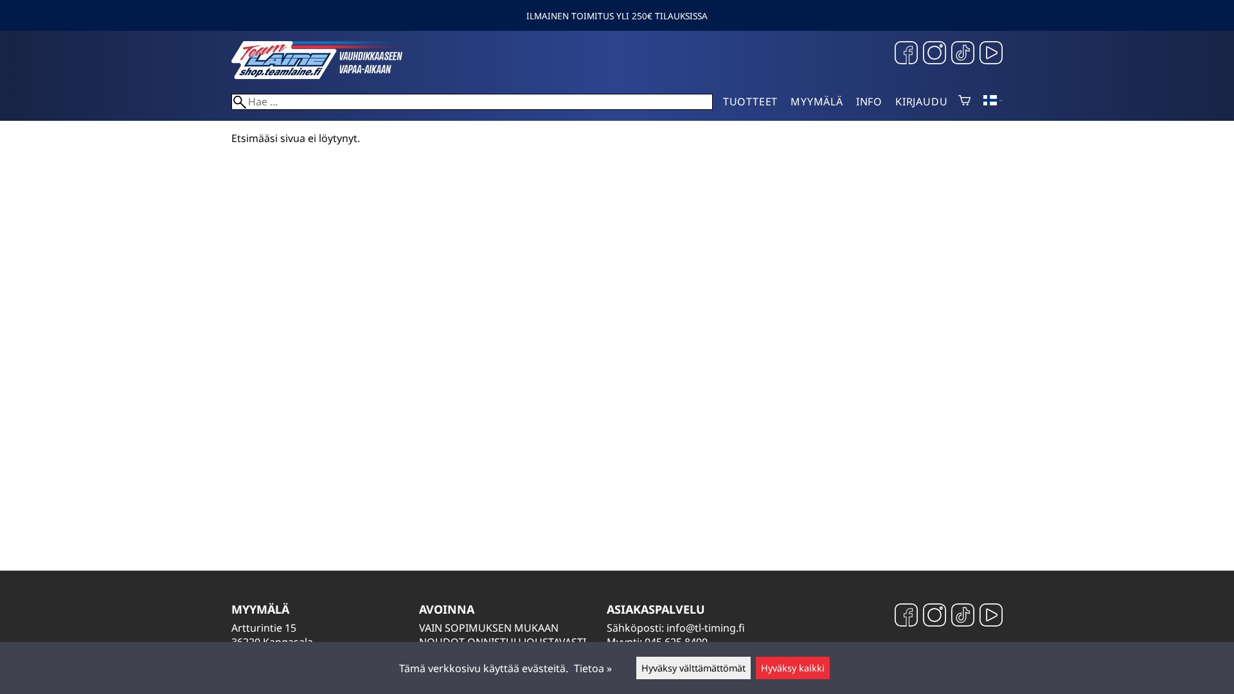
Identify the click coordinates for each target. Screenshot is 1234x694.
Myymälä (817, 101)
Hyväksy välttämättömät (693, 668)
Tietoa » (593, 668)
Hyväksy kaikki (793, 668)
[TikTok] (962, 54)
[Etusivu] (327, 75)
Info (869, 101)
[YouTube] (991, 54)
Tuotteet (750, 101)
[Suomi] (993, 101)
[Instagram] (934, 54)
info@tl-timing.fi (705, 628)
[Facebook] (906, 54)
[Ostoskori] (964, 101)
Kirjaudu (921, 101)
